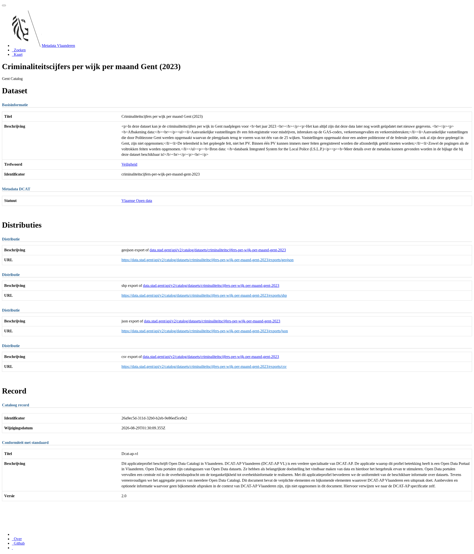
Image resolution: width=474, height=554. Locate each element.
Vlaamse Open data (136, 200)
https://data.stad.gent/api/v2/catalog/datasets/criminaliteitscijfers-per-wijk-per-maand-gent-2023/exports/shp (204, 295)
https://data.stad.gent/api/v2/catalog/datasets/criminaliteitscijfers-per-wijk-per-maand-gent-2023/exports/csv (204, 366)
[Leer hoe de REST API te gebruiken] (12, 548)
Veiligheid (129, 164)
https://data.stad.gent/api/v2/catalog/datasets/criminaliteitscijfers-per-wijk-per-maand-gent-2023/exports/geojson (207, 260)
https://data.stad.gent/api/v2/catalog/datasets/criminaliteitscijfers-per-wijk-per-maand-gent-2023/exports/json (204, 331)
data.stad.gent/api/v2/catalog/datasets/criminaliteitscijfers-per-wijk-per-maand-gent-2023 (218, 250)
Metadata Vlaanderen (58, 45)
